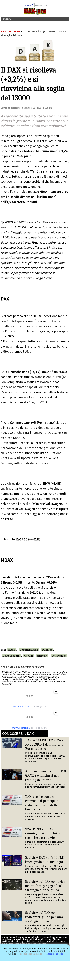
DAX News (14, 31)
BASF (11, 649)
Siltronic (42, 655)
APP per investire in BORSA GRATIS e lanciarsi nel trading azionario (46, 775)
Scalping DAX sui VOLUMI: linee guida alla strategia (45, 859)
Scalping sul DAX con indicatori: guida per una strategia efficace (44, 917)
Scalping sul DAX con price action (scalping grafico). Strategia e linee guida (45, 885)
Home (4, 31)
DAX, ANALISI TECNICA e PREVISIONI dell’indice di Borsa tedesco (44, 744)
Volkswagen (58, 655)
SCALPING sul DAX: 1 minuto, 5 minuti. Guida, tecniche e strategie (43, 833)
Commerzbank (28, 649)
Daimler (47, 649)
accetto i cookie (54, 953)
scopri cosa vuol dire (31, 953)
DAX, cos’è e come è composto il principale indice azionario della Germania (41, 803)
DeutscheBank (11, 655)
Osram (28, 655)
